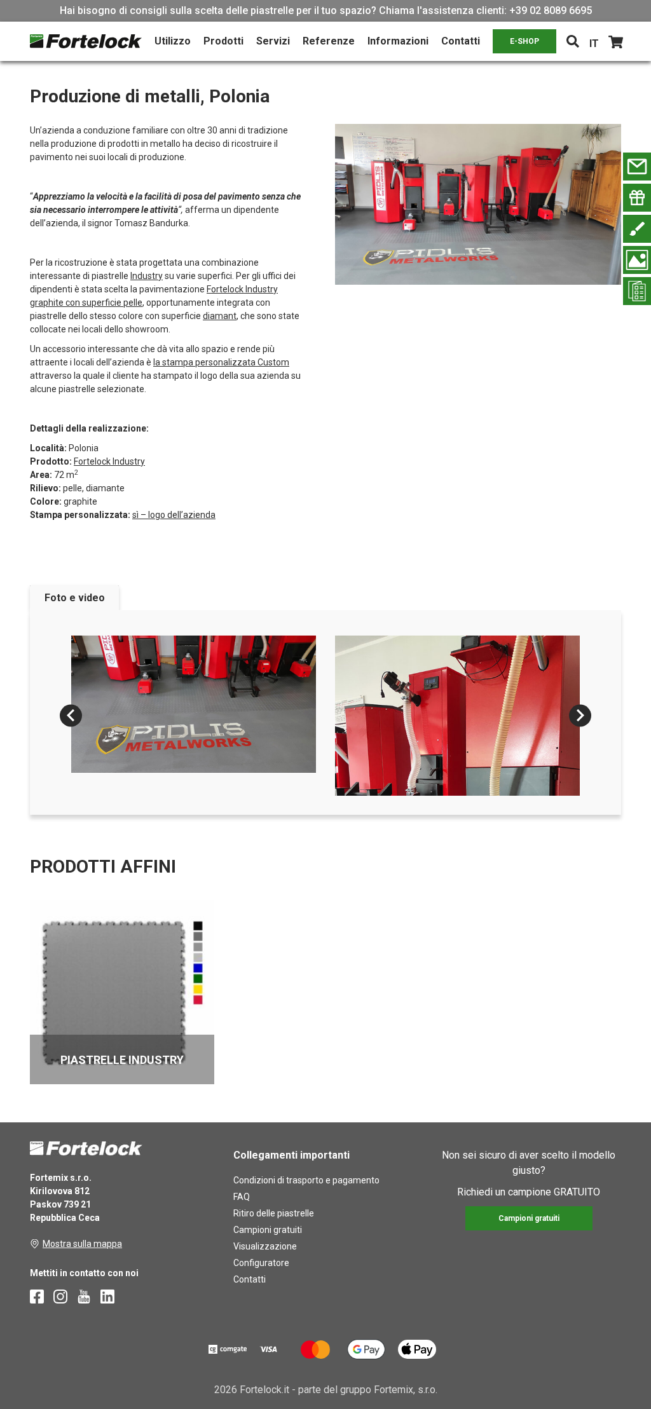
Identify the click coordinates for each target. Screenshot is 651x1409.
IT (594, 43)
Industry (146, 276)
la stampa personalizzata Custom (221, 362)
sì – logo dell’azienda (174, 515)
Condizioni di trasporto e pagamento (306, 1180)
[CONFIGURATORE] (637, 229)
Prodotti (223, 41)
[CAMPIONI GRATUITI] (637, 198)
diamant (219, 316)
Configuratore (261, 1263)
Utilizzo (172, 41)
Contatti (460, 41)
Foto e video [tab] (75, 598)
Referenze (329, 41)
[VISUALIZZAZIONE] (637, 260)
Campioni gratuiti (267, 1230)
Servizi (273, 41)
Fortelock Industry (109, 461)
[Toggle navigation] (573, 41)
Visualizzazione (265, 1246)
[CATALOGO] (637, 291)
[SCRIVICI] (637, 166)
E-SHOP (524, 41)
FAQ (241, 1197)
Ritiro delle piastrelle (273, 1213)
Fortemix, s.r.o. (405, 1390)
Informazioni (397, 41)
